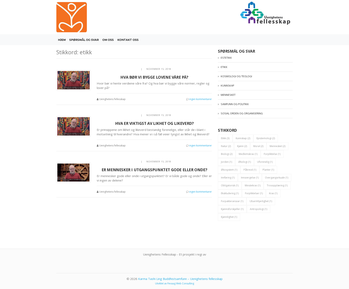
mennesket (277, 146)
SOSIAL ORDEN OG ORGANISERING (242, 113)
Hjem (62, 39)
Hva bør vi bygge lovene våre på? (154, 77)
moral (258, 146)
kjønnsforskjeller (232, 209)
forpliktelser (254, 193)
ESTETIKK (226, 57)
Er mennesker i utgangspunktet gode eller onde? (154, 169)
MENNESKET (228, 95)
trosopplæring (277, 185)
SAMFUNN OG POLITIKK (235, 104)
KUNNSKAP (227, 85)
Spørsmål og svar (84, 39)
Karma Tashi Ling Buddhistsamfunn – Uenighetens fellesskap (180, 279)
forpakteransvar (232, 201)
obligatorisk (230, 185)
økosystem (229, 169)
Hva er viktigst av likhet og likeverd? (154, 123)
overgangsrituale (276, 177)
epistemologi (265, 138)
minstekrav (253, 185)
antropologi (258, 209)
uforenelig (265, 162)
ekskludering (230, 193)
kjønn (242, 146)
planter (268, 169)
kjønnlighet (229, 217)
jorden (226, 162)
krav (273, 193)
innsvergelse (250, 177)
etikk (225, 138)
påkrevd (250, 169)
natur (226, 146)
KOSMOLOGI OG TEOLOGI (236, 76)
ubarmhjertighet (261, 201)
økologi (244, 162)
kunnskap (243, 138)
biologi (226, 154)
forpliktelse (272, 154)
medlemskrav (248, 154)
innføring (228, 177)
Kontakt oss (128, 39)
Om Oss (108, 39)
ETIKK (224, 67)
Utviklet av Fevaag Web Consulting (174, 283)
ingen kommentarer (200, 99)
